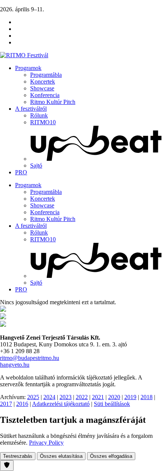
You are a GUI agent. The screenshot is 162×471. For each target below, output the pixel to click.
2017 (6, 404)
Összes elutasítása (61, 456)
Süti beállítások (112, 404)
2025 (33, 397)
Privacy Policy (46, 442)
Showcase (42, 88)
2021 (98, 397)
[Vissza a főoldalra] (24, 55)
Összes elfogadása (111, 456)
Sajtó (36, 165)
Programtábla (46, 75)
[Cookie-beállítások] (7, 465)
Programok (28, 68)
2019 (130, 397)
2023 (66, 397)
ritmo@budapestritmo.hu (29, 358)
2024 (49, 397)
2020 (114, 397)
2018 (147, 397)
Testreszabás (17, 456)
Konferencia (45, 95)
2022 (82, 397)
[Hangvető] (3, 309)
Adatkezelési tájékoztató (61, 404)
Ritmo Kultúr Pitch (52, 102)
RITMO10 (43, 122)
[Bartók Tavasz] (3, 317)
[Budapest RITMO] (3, 325)
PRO (21, 172)
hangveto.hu (14, 364)
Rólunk (39, 115)
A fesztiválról (31, 108)
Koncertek (42, 81)
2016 (22, 404)
